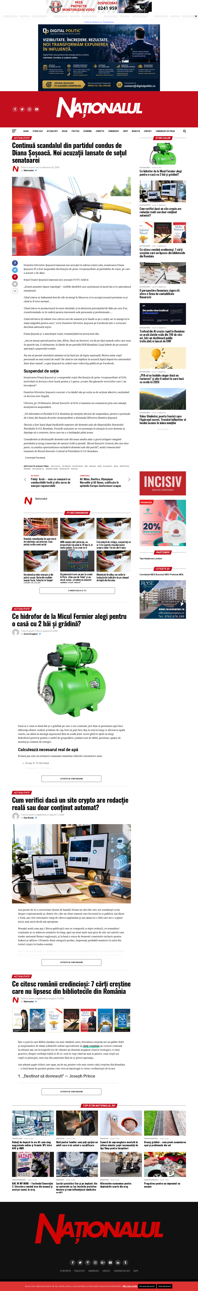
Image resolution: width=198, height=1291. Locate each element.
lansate (108, 466)
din (100, 466)
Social (65, 130)
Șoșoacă (65, 469)
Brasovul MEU (162, 574)
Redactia (136, 130)
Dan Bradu (29, 818)
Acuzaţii (56, 466)
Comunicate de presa (165, 130)
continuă (78, 466)
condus (67, 466)
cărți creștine (91, 1045)
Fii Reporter (65, 1270)
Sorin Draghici (31, 634)
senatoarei (52, 469)
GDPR (125, 130)
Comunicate (113, 130)
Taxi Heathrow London (151, 558)
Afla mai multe (129, 1286)
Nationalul (29, 170)
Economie (87, 130)
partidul (125, 466)
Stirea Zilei (38, 130)
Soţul (75, 469)
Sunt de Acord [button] (165, 1286)
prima (28, 469)
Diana (93, 466)
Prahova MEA (176, 574)
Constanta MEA (147, 574)
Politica (75, 130)
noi (116, 466)
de (87, 466)
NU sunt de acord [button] (147, 1286)
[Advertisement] (163, 449)
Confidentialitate (122, 1270)
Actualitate (52, 130)
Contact (148, 130)
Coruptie (100, 130)
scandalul (38, 469)
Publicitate (79, 1270)
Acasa (26, 130)
